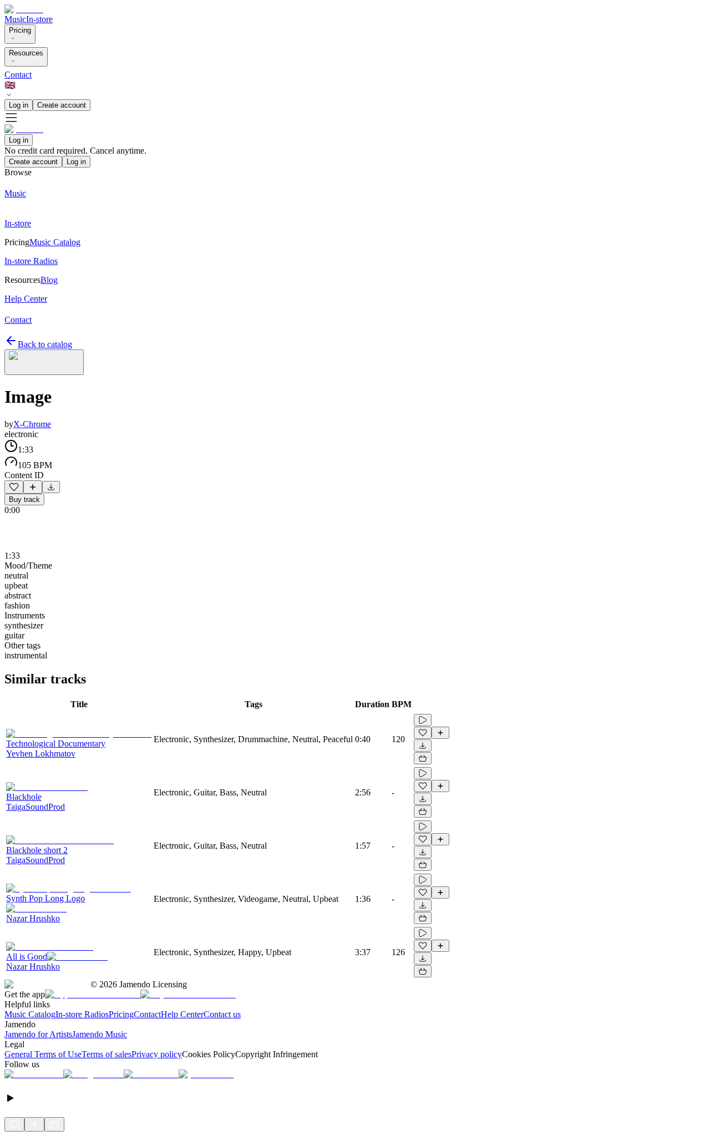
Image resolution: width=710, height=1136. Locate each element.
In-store (39, 19)
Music (15, 19)
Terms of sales (106, 1054)
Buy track (24, 499)
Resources (26, 53)
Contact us (222, 1014)
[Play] (44, 362)
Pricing (20, 30)
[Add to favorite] (13, 487)
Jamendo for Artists (38, 1034)
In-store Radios (82, 1014)
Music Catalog (29, 1014)
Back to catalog (45, 344)
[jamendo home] (23, 9)
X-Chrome (32, 424)
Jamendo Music (99, 1034)
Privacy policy (156, 1054)
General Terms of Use (43, 1054)
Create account (61, 105)
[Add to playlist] (32, 487)
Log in (18, 105)
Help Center (182, 1014)
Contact (18, 74)
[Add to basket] (423, 758)
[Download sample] (51, 487)
